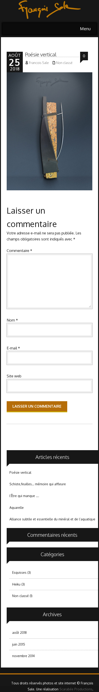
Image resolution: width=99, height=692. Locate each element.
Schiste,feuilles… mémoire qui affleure (37, 484)
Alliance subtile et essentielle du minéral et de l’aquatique (52, 519)
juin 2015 (18, 644)
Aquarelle (16, 508)
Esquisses (19, 572)
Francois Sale (39, 63)
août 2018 (19, 632)
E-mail (13, 348)
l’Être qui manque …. (24, 496)
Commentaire (19, 250)
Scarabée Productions (75, 689)
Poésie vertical (20, 472)
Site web (14, 376)
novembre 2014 (23, 656)
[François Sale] (49, 11)
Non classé (64, 63)
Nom (12, 320)
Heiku (16, 584)
